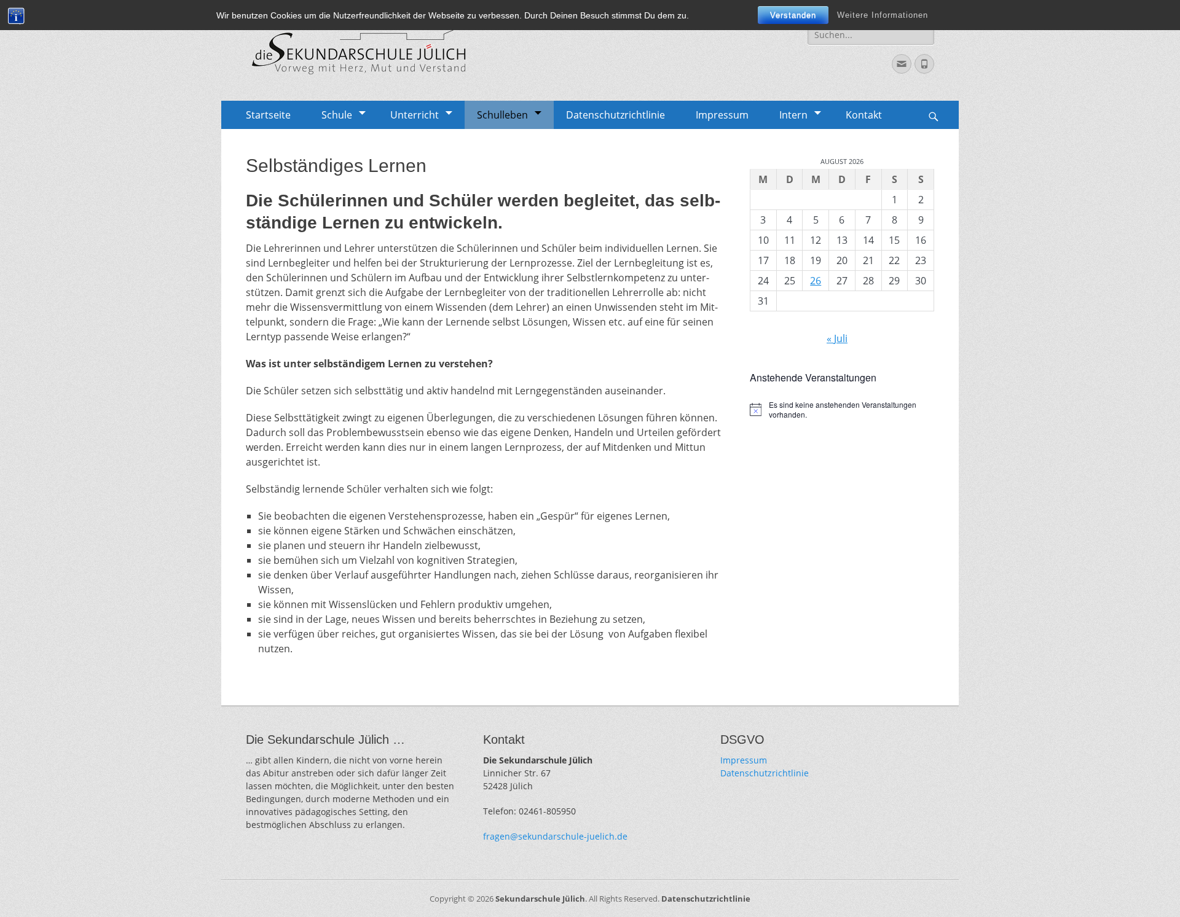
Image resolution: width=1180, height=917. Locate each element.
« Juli (837, 338)
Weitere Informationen (882, 15)
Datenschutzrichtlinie (615, 115)
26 (815, 280)
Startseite (268, 115)
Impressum (722, 115)
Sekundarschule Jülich (540, 898)
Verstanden (793, 15)
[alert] (842, 410)
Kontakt (864, 115)
